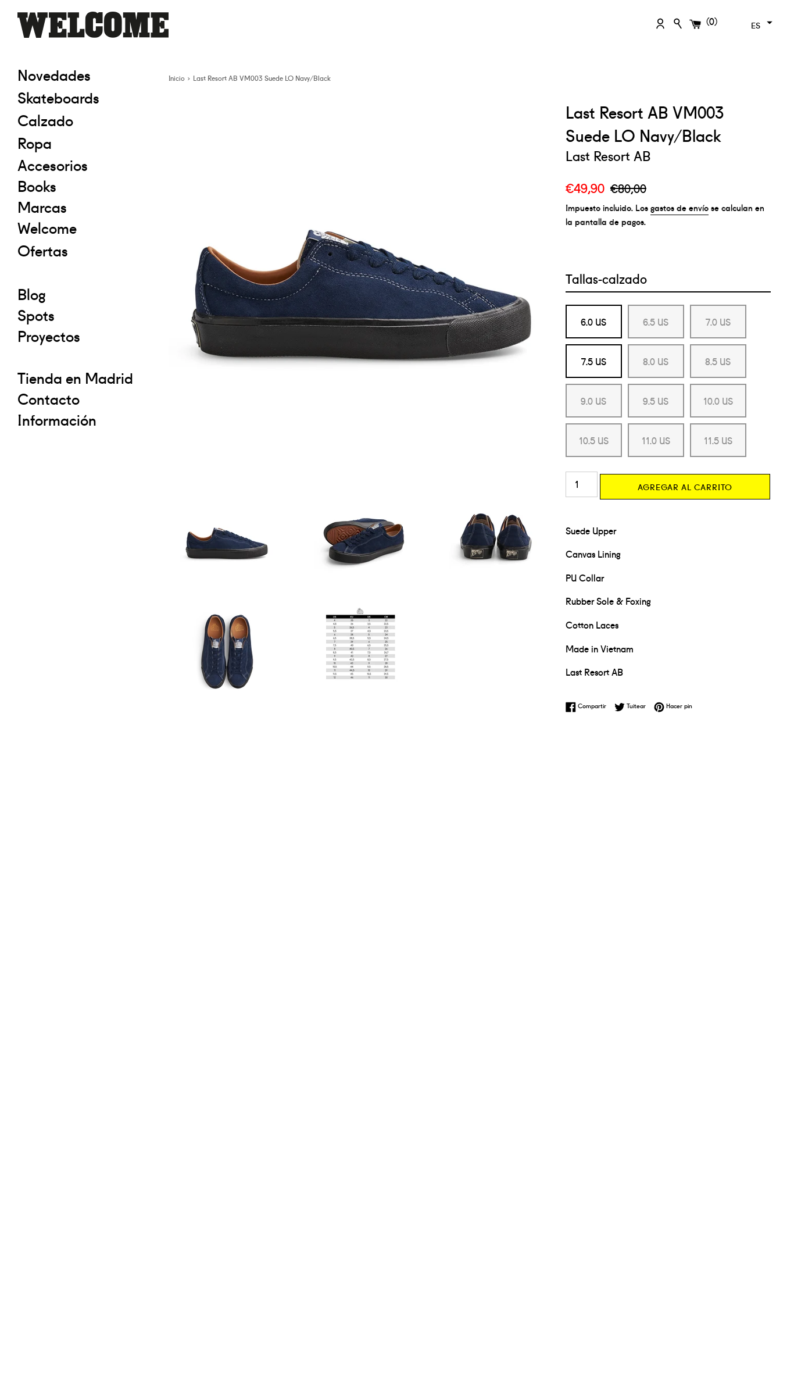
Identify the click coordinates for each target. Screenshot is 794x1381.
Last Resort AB (608, 155)
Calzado (45, 119)
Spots (36, 314)
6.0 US (593, 321)
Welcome (47, 227)
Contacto (48, 398)
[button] (760, 23)
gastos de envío (679, 207)
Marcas (42, 206)
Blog (31, 293)
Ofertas (84, 250)
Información (56, 419)
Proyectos (48, 335)
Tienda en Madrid (75, 377)
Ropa (84, 142)
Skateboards (84, 97)
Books (36, 185)
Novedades (54, 74)
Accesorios (52, 164)
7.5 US (593, 361)
